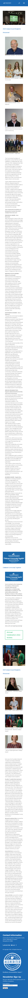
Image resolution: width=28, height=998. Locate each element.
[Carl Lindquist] (14, 126)
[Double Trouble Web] (14, 727)
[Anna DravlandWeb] (14, 748)
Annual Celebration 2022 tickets (13, 635)
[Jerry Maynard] (14, 101)
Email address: (6, 983)
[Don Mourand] (14, 54)
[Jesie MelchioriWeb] (14, 690)
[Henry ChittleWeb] (14, 709)
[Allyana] (14, 77)
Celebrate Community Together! (12, 567)
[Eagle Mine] (14, 152)
